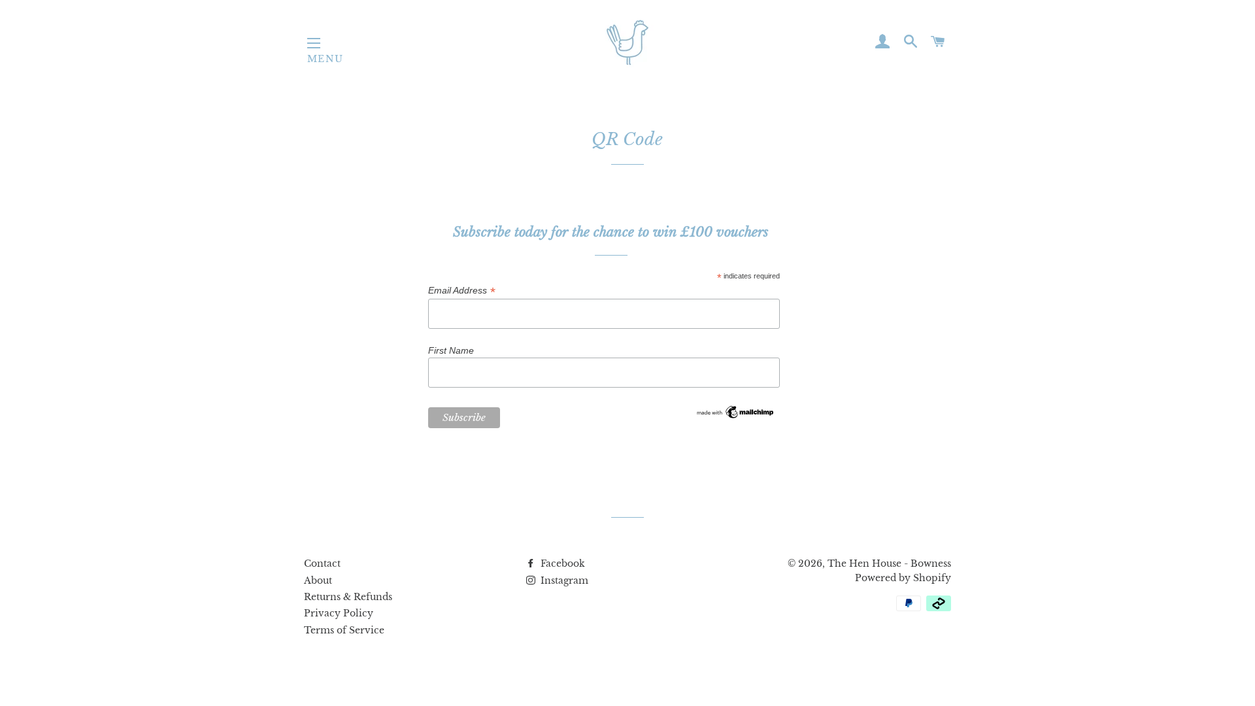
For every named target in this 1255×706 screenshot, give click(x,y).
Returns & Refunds (348, 597)
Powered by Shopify (903, 578)
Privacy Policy (338, 613)
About (318, 580)
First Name (451, 350)
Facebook (561, 563)
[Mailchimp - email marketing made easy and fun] (735, 417)
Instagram (563, 580)
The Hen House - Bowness (889, 563)
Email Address (461, 290)
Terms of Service (344, 630)
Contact (322, 563)
